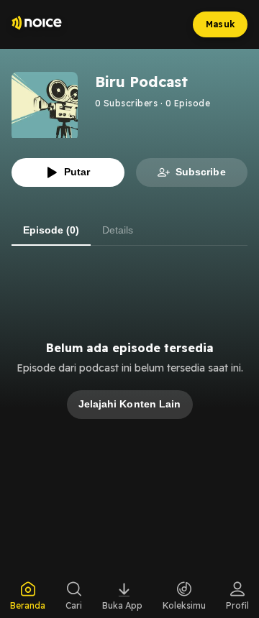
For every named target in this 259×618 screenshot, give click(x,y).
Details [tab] (117, 230)
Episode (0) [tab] (51, 230)
